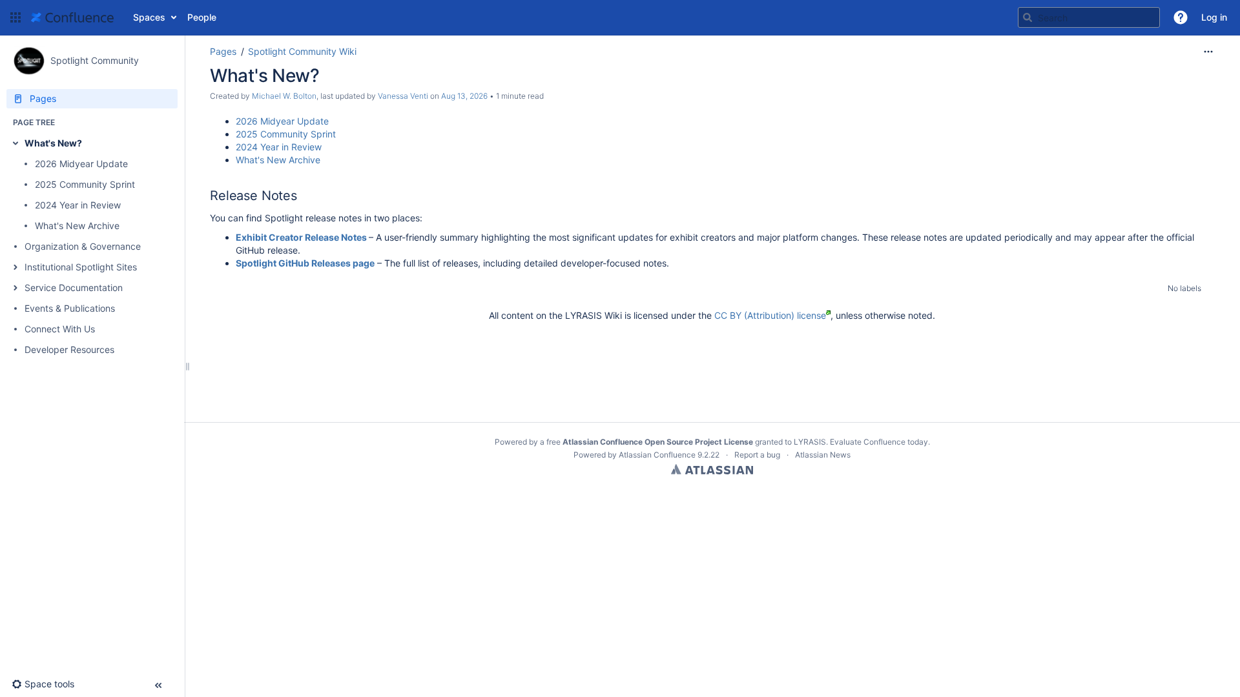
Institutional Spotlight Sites (81, 266)
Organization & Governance (83, 246)
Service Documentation (74, 287)
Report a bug (757, 455)
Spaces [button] (149, 17)
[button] (15, 17)
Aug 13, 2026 (464, 96)
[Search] (1027, 17)
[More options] (1208, 51)
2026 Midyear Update (81, 163)
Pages (223, 51)
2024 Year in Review (78, 204)
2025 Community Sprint (85, 184)
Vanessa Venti (403, 96)
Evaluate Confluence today (879, 442)
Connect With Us (60, 328)
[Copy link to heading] (301, 196)
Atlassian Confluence (657, 455)
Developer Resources (69, 349)
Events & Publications (70, 308)
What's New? (53, 142)
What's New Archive (77, 225)
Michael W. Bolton (284, 96)
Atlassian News (823, 455)
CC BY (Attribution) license (770, 315)
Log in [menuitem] (1214, 17)
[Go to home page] (72, 17)
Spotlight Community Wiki (302, 51)
